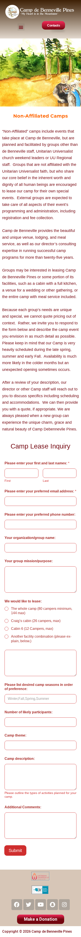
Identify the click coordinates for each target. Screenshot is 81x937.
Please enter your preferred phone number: (40, 514)
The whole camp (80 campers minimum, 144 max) (41, 611)
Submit (15, 850)
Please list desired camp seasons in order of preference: (39, 687)
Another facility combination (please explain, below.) (41, 639)
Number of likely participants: (28, 712)
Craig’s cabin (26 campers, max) (35, 621)
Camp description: (20, 758)
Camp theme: (15, 735)
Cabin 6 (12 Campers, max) (32, 628)
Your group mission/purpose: (29, 561)
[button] (21, 27)
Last (46, 480)
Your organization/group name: (30, 538)
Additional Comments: (23, 807)
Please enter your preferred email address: (40, 491)
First (8, 480)
